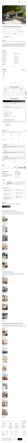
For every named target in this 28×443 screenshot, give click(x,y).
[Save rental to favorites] (3, 5)
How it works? (12, 434)
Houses (15, 434)
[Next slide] (4, 4)
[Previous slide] (2, 4)
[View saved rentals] (25, 2)
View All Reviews (14, 161)
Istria (6, 433)
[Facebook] (22, 421)
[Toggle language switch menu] (26, 2)
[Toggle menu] (24, 2)
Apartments (16, 433)
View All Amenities (14, 66)
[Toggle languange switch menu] (22, 2)
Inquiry (13, 101)
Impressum (24, 441)
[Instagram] (23, 421)
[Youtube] (25, 421)
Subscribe (25, 435)
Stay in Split (13, 421)
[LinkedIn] (24, 421)
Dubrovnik (7, 432)
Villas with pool (16, 432)
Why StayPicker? (12, 433)
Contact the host (6, 206)
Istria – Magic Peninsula (8, 421)
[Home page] (3, 1)
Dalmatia (7, 434)
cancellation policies (4, 176)
